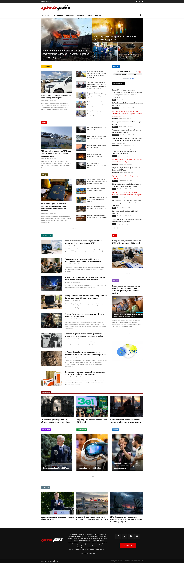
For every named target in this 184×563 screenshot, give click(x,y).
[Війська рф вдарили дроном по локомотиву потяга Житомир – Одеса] (117, 30)
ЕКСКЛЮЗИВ (139, 75)
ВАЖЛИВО (126, 74)
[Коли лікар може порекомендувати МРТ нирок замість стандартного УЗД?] (51, 247)
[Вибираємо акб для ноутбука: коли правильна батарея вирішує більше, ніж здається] (51, 302)
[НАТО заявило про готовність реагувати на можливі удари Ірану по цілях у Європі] (126, 503)
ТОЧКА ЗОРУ (139, 81)
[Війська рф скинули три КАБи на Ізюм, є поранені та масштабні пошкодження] (56, 138)
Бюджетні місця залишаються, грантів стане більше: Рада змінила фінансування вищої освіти (126, 289)
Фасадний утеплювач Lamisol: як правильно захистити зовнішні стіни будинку (85, 373)
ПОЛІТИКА (133, 78)
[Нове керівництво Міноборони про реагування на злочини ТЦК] (81, 209)
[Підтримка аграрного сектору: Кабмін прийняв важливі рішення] (81, 218)
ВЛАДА (44, 175)
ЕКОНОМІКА (128, 75)
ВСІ (119, 74)
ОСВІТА (119, 78)
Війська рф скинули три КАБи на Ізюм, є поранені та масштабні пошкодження (56, 153)
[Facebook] (134, 1)
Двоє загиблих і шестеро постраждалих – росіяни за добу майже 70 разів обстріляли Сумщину (127, 203)
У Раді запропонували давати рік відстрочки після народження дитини (97, 199)
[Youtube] (142, 1)
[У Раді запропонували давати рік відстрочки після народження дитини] (81, 200)
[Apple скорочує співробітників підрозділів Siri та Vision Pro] (92, 452)
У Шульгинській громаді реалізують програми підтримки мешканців (96, 104)
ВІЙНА (44, 122)
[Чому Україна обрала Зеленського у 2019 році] (92, 406)
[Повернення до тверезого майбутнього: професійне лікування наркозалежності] (51, 265)
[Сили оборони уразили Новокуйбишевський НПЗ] (81, 156)
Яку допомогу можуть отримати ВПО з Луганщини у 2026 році (126, 242)
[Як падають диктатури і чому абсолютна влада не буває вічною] (57, 406)
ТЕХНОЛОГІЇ (129, 81)
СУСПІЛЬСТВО (138, 79)
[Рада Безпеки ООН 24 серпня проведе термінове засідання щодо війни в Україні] (130, 51)
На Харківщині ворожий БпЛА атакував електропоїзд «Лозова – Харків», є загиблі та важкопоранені (127, 113)
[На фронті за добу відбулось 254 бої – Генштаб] (81, 130)
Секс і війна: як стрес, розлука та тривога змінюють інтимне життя (125, 421)
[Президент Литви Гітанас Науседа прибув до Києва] (104, 51)
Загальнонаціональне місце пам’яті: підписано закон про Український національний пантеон (54, 207)
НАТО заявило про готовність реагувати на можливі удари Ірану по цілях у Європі (126, 519)
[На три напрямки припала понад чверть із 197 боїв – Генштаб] (81, 138)
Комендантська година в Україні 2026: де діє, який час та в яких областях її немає (85, 278)
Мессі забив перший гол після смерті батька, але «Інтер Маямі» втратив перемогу (127, 465)
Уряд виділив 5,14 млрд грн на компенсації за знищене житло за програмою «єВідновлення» (97, 181)
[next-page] (116, 228)
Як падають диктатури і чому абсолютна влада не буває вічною (56, 421)
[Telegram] (139, 1)
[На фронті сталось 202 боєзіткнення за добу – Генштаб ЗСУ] (81, 165)
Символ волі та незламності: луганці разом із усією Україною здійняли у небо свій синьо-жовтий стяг (127, 140)
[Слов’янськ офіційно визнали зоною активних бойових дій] (81, 191)
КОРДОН (120, 77)
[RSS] (137, 1)
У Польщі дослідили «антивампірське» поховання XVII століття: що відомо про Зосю (85, 353)
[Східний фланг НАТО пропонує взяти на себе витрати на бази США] (92, 503)
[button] (141, 15)
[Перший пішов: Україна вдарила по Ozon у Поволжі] (81, 147)
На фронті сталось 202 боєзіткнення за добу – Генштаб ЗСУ (96, 165)
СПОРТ (141, 78)
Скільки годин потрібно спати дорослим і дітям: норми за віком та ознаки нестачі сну (84, 335)
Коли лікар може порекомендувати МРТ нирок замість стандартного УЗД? (83, 242)
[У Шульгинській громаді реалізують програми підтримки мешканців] (81, 104)
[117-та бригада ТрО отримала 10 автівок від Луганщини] (56, 82)
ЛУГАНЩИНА (46, 67)
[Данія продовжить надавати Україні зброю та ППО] (57, 503)
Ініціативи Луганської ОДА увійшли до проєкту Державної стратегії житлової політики (96, 95)
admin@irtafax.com (89, 553)
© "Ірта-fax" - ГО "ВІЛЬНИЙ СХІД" (50, 561)
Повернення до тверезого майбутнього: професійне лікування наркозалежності (83, 260)
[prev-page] (113, 228)
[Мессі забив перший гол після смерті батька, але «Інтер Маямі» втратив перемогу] (127, 452)
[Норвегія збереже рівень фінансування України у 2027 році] (56, 452)
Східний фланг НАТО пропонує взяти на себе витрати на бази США (92, 518)
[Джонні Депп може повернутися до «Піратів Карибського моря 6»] (51, 320)
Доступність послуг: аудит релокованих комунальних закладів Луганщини (95, 113)
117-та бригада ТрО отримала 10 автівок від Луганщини (56, 96)
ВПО (121, 75)
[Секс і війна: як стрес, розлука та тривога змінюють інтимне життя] (126, 406)
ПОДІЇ (125, 78)
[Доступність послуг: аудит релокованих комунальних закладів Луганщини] (81, 113)
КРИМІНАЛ (129, 77)
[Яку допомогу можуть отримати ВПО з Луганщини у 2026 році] (127, 257)
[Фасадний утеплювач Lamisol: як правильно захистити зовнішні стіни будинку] (51, 378)
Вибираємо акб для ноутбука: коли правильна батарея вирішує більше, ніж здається (86, 297)
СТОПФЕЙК (128, 79)
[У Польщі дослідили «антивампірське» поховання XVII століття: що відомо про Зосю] (51, 358)
